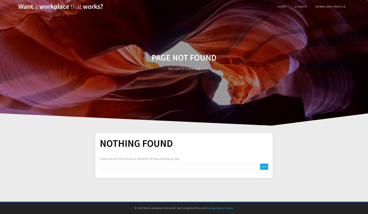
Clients (301, 6)
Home (282, 6)
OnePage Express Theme (219, 208)
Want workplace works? (60, 6)
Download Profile (331, 6)
